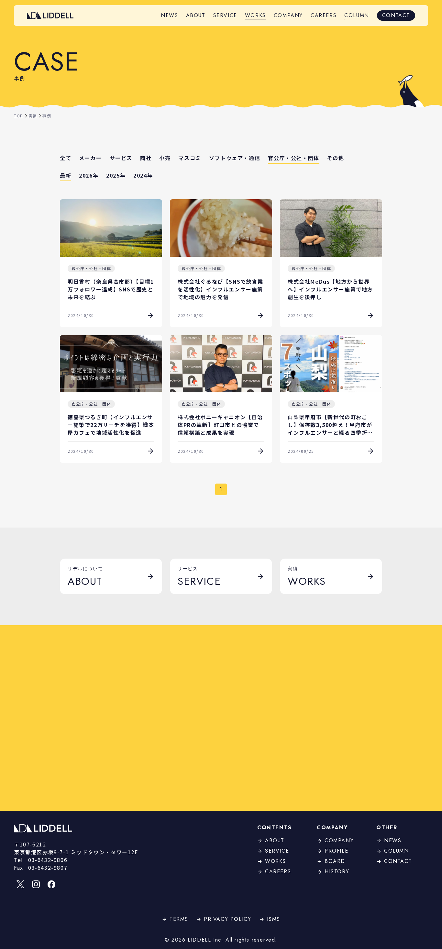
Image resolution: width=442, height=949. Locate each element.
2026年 (88, 175)
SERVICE (225, 15)
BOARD (335, 861)
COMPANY (288, 15)
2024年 (143, 175)
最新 (65, 175)
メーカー (90, 158)
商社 (145, 158)
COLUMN (356, 15)
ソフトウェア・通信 (234, 158)
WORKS (255, 15)
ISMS (273, 919)
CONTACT (396, 15)
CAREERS (324, 15)
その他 (335, 158)
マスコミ (189, 158)
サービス (121, 158)
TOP (18, 115)
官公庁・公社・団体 (293, 158)
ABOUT (195, 15)
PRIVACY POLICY (227, 919)
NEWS (169, 15)
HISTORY (337, 871)
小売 (165, 158)
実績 (32, 115)
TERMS (179, 919)
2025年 (116, 175)
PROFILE (336, 851)
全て (65, 158)
